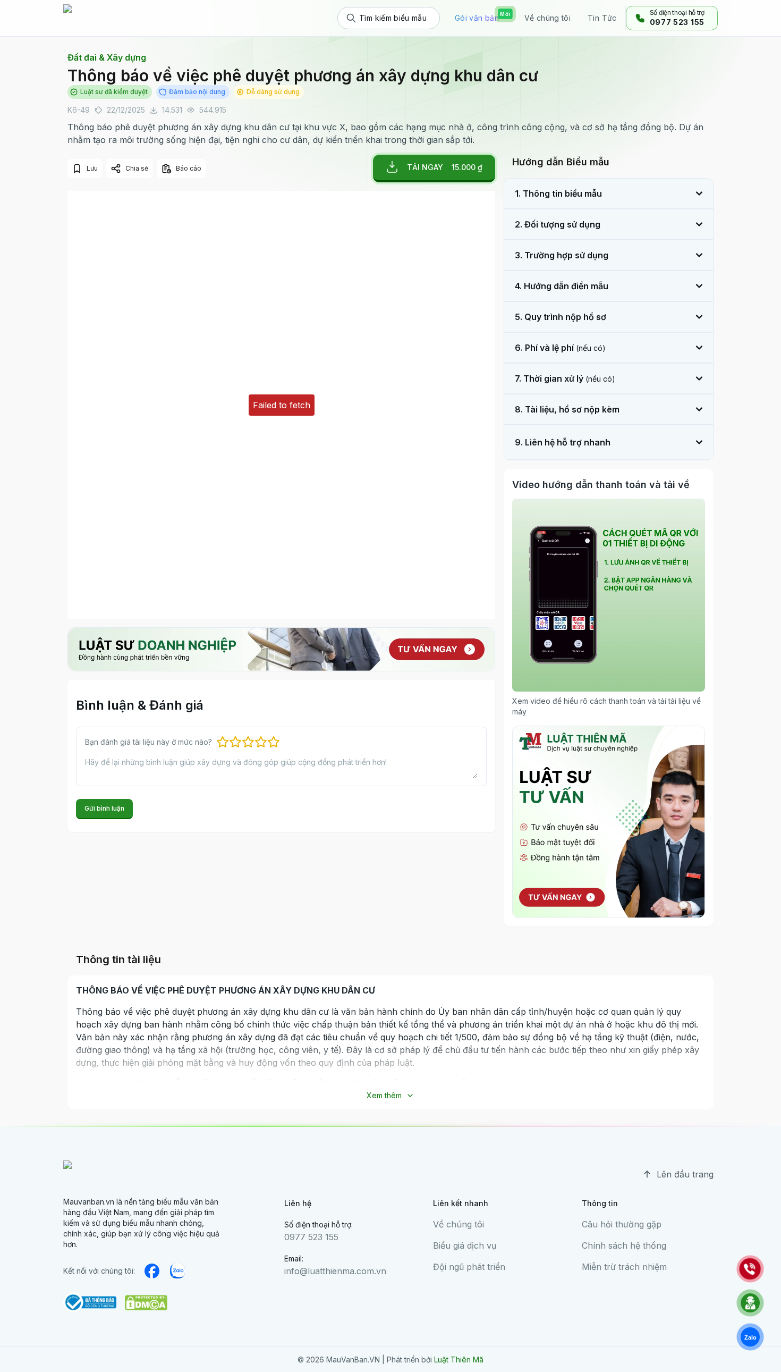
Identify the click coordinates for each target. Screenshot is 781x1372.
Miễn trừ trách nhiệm (624, 1266)
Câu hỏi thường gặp (621, 1224)
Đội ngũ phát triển (469, 1266)
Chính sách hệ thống (624, 1245)
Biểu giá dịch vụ (464, 1245)
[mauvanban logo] (109, 18)
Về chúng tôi (458, 1224)
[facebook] (151, 1271)
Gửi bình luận (104, 808)
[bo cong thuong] (89, 1302)
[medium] (177, 1271)
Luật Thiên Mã (458, 1359)
